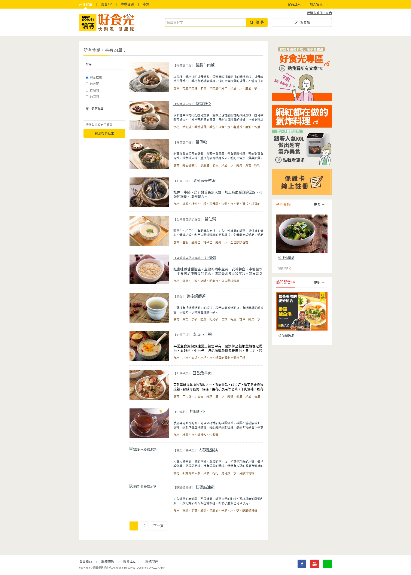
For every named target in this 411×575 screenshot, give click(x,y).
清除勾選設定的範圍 (99, 125)
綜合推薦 (96, 77)
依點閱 (94, 90)
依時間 (94, 96)
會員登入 (294, 4)
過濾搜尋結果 (104, 133)
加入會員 (316, 4)
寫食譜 (305, 22)
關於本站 (129, 561)
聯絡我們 (151, 561)
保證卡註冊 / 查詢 (319, 13)
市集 (146, 4)
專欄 (127, 4)
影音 (106, 4)
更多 (317, 205)
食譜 (85, 4)
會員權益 (85, 561)
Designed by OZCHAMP (151, 567)
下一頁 (158, 526)
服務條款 (107, 561)
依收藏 (94, 83)
